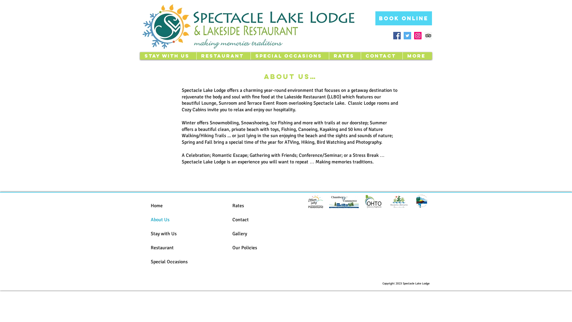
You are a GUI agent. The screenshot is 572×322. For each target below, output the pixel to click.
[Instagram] (418, 35)
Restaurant (162, 248)
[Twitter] (407, 35)
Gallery (239, 234)
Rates (238, 206)
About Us (160, 220)
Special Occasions (169, 262)
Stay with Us (164, 234)
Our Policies (244, 248)
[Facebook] (397, 35)
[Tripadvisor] (428, 35)
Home (157, 206)
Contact (240, 220)
